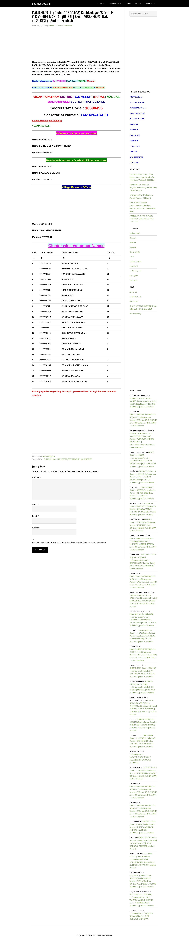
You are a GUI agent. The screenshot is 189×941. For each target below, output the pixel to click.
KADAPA (133, 152)
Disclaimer (134, 301)
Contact (133, 238)
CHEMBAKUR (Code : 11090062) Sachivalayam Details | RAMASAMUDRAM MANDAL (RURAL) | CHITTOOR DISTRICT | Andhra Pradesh (143, 509)
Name (35, 504)
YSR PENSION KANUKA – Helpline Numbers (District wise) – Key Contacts (143, 187)
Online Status (135, 261)
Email (35, 516)
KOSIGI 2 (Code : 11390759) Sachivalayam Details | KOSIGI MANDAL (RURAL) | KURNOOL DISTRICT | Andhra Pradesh (143, 525)
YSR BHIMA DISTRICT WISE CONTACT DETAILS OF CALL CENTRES (142, 219)
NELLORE (134, 141)
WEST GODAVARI (137, 119)
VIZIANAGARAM (137, 102)
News (132, 257)
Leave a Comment (64, 26)
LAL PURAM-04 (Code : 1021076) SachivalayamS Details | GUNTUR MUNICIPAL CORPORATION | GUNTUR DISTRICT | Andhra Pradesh (142, 636)
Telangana (134, 275)
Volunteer (134, 280)
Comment (37, 477)
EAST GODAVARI (137, 113)
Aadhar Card (135, 233)
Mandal (133, 247)
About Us (133, 292)
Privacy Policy (135, 313)
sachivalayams (49, 456)
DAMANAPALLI (50, 459)
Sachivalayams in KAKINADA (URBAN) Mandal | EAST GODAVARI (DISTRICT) (141, 916)
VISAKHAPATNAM (138, 108)
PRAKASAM (135, 135)
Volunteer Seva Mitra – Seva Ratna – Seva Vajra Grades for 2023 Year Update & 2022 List (142, 177)
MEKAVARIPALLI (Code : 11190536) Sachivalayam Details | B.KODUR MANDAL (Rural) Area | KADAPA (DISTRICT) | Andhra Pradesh (142, 493)
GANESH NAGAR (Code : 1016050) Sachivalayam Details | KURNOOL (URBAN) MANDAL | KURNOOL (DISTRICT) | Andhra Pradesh (143, 827)
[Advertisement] (76, 45)
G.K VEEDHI (62, 459)
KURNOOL (134, 162)
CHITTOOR (135, 146)
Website (36, 527)
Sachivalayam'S (41, 3)
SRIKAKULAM (136, 97)
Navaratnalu (135, 252)
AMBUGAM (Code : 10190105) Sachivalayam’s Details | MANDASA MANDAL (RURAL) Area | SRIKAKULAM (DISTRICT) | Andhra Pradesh (143, 544)
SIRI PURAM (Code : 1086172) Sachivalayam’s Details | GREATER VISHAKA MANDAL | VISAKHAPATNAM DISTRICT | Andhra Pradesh (142, 741)
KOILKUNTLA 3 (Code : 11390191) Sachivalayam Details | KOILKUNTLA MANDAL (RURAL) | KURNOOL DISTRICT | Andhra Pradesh (143, 773)
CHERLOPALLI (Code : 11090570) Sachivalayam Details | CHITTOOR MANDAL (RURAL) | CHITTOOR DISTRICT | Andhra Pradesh (143, 725)
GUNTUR (134, 130)
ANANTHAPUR (136, 157)
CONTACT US (135, 297)
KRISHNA (134, 124)
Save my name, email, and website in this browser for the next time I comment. (69, 542)
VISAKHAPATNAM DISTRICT (80, 459)
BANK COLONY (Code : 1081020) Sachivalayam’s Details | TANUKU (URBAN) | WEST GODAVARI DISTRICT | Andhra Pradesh (143, 843)
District (133, 242)
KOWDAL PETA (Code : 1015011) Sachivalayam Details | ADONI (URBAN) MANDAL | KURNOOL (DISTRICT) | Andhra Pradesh (142, 687)
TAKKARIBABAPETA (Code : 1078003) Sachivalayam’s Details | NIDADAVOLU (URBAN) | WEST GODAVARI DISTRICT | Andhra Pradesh (143, 601)
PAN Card (134, 266)
